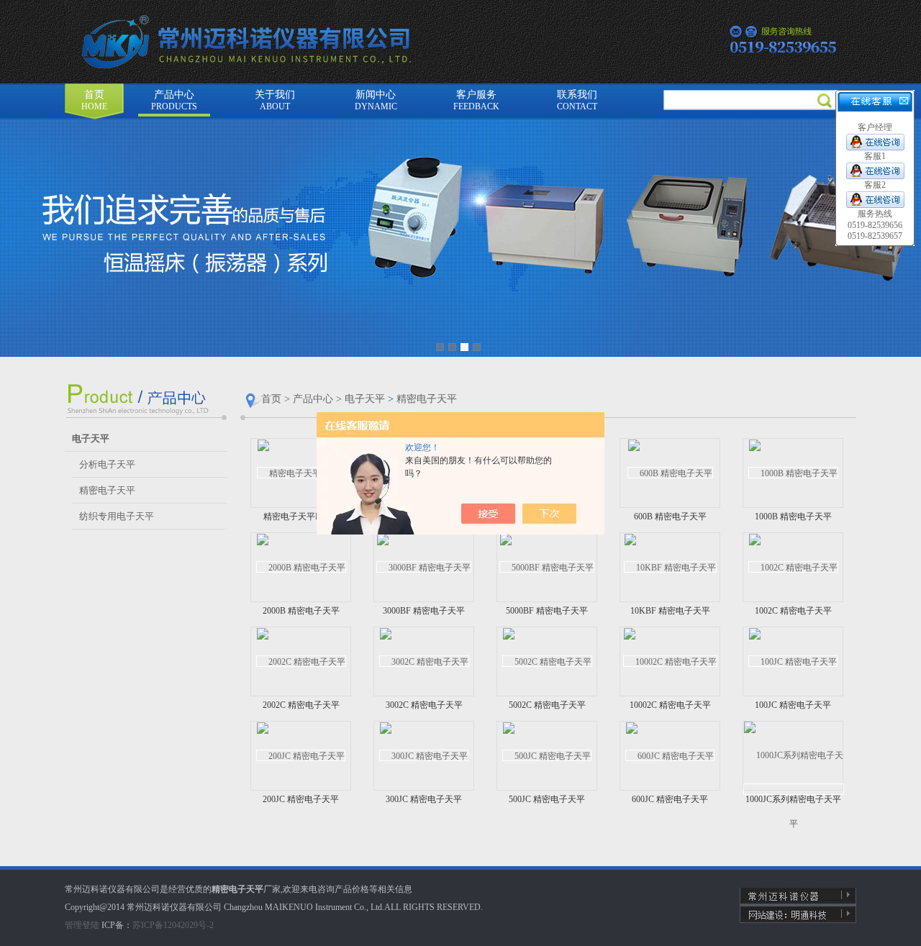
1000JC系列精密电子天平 (793, 799)
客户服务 (476, 100)
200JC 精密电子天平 (301, 799)
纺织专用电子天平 (116, 516)
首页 (94, 100)
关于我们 (275, 100)
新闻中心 (376, 100)
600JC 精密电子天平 (670, 799)
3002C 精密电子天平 (424, 705)
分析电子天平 (107, 464)
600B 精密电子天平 (670, 516)
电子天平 (365, 399)
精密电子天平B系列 (300, 516)
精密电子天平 (107, 490)
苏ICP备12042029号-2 (173, 925)
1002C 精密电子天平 (793, 611)
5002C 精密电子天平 (547, 705)
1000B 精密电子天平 (793, 516)
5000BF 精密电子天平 (547, 611)
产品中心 (174, 100)
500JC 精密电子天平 (547, 799)
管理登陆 (82, 925)
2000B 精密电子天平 (301, 611)
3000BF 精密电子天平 (424, 611)
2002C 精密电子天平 (301, 705)
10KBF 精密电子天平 (670, 611)
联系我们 (577, 100)
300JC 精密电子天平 (424, 799)
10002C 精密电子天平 (670, 705)
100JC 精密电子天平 (793, 705)
